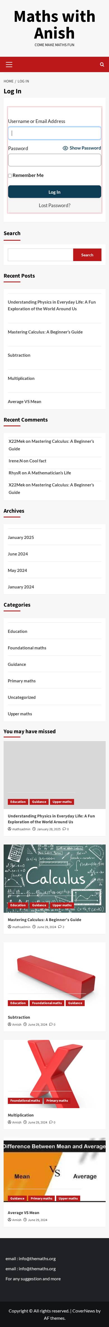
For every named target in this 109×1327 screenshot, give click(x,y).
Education (17, 631)
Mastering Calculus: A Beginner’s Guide (45, 331)
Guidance (17, 664)
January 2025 (21, 537)
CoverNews (83, 1310)
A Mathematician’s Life (49, 472)
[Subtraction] (55, 976)
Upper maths (20, 713)
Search (12, 233)
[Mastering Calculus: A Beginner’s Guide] (55, 878)
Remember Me (28, 175)
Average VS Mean (24, 401)
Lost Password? (54, 205)
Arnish (17, 1024)
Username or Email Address (36, 121)
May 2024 (17, 570)
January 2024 (21, 586)
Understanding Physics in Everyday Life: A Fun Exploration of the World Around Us (52, 305)
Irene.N (16, 460)
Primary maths (22, 680)
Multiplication (21, 378)
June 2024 (18, 553)
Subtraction (19, 355)
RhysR (15, 472)
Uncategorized (22, 697)
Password (18, 148)
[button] (9, 64)
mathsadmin (21, 829)
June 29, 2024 (46, 927)
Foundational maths (27, 647)
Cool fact (37, 460)
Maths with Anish (54, 25)
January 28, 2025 (49, 829)
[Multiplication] (55, 1074)
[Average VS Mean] (55, 1172)
